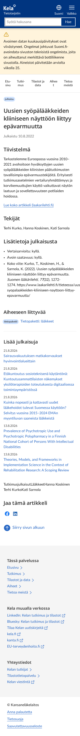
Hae (68, 22)
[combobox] (33, 22)
